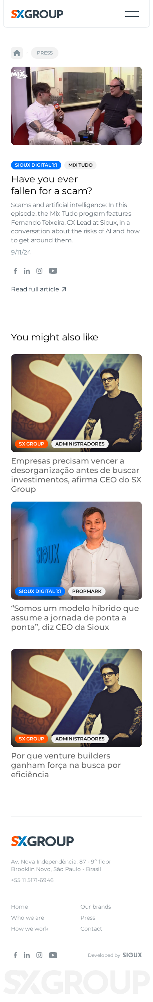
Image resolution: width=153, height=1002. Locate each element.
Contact (91, 928)
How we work (29, 928)
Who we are (27, 917)
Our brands (95, 906)
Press (87, 917)
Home (19, 906)
